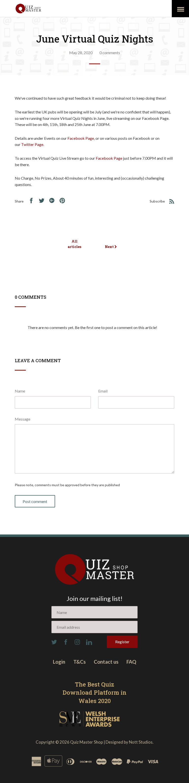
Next (109, 246)
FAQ (131, 662)
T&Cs (79, 662)
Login (59, 662)
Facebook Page (80, 138)
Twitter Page (32, 144)
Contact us (106, 662)
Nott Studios (141, 742)
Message (22, 419)
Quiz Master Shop (86, 742)
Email (103, 391)
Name (20, 391)
